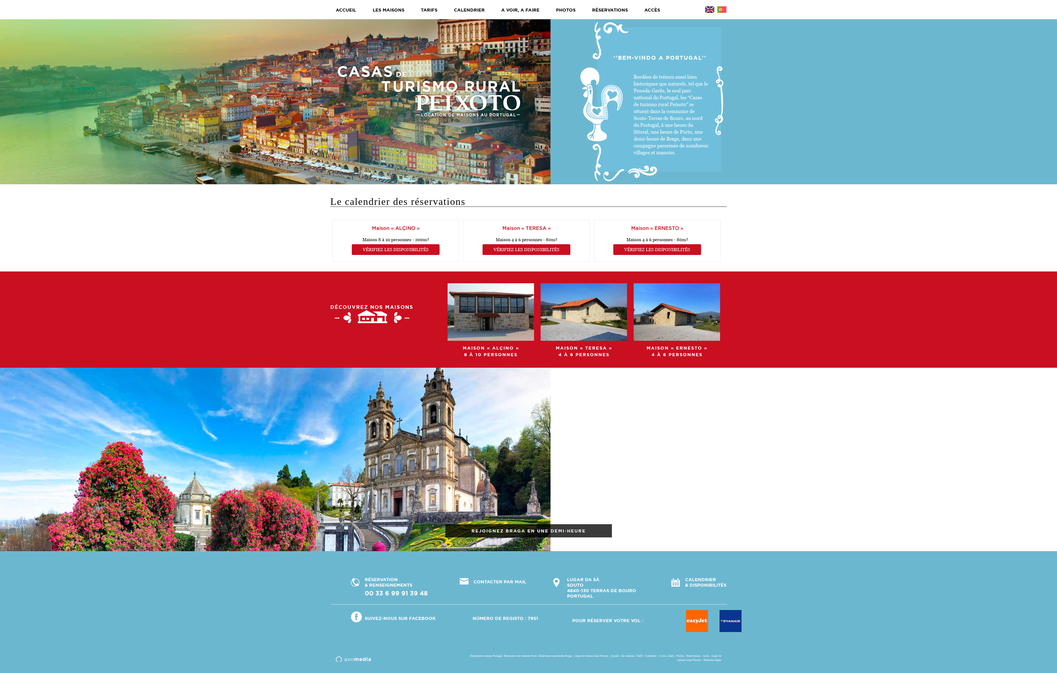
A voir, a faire (520, 9)
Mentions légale (712, 659)
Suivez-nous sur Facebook (400, 618)
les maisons (388, 9)
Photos (566, 9)
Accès (652, 9)
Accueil (346, 9)
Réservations (610, 9)
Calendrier (469, 9)
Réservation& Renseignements (396, 586)
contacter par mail (499, 581)
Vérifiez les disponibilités (396, 249)
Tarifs (429, 9)
